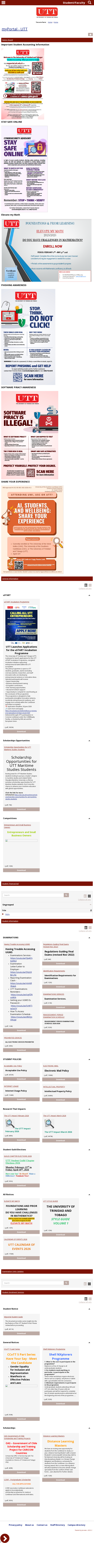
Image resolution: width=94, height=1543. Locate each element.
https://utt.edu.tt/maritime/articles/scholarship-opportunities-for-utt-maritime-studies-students (21, 797)
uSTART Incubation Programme (16, 602)
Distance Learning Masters (54, 1436)
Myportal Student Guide (13, 1317)
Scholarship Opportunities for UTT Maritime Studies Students (17, 748)
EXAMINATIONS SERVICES (53, 994)
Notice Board (7, 40)
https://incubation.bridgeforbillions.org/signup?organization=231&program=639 (21, 712)
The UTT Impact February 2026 (16, 1115)
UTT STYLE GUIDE (50, 1201)
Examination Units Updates (13, 1271)
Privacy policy (15, 1525)
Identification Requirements (54, 971)
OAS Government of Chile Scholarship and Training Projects (17, 1437)
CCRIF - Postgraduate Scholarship (17, 1479)
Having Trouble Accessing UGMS (17, 944)
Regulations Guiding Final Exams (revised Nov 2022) (56, 945)
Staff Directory (57, 1525)
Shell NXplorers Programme (54, 1349)
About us (29, 1525)
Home (50, 22)
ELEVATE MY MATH (12, 1201)
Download (28, 731)
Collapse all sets (85, 588)
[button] (66, 895)
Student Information (10, 921)
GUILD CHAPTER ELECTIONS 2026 (18, 1156)
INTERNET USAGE (11, 1086)
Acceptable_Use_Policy (13, 1066)
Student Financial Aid (10, 883)
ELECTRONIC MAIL (50, 1066)
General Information (10, 578)
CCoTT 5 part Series (12, 1349)
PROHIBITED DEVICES (13, 1038)
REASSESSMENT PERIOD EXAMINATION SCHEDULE (53, 1015)
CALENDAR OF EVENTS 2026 (15, 1239)
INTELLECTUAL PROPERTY (54, 1087)
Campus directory (76, 1525)
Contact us (42, 1525)
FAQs (7, 914)
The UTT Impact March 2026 (54, 1115)
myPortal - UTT (15, 28)
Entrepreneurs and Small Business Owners (17, 826)
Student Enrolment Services (13, 1292)
